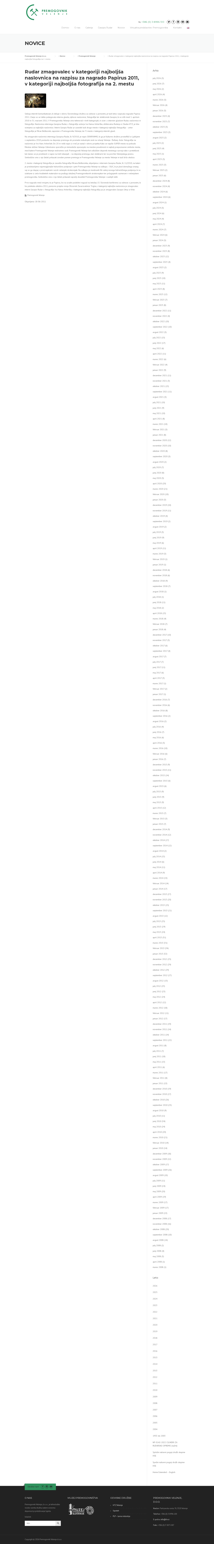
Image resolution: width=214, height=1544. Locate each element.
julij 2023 (157, 272)
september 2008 (160, 1234)
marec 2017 (158, 683)
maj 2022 (157, 348)
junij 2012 (157, 991)
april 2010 (157, 1132)
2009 (155, 1396)
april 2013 (157, 937)
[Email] (187, 22)
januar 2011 (158, 1083)
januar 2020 (158, 499)
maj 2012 (157, 997)
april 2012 (157, 1002)
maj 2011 (157, 1061)
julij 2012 (157, 986)
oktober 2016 (159, 710)
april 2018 (157, 613)
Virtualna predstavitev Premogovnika (149, 27)
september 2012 (160, 975)
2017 (155, 1344)
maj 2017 (157, 672)
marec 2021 (158, 424)
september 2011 (160, 1040)
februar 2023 (159, 299)
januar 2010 (158, 1148)
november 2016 (160, 705)
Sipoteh (116, 1510)
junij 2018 (157, 602)
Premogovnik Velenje (36, 195)
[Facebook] (173, 22)
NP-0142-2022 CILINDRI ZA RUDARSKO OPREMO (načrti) (165, 1444)
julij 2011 (157, 1051)
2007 (155, 1409)
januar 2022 (158, 370)
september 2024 (160, 197)
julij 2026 (157, 78)
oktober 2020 (159, 451)
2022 (155, 1312)
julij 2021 (157, 402)
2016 (155, 1351)
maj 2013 (157, 932)
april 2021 (157, 418)
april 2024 (157, 224)
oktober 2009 (159, 1164)
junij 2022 (157, 343)
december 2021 (160, 375)
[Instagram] (46, 1486)
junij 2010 (157, 1121)
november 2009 (160, 1159)
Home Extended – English (164, 1472)
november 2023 (160, 251)
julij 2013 (157, 921)
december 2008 (160, 1218)
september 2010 (160, 1105)
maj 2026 (157, 89)
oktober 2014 (159, 840)
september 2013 (160, 910)
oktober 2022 (159, 321)
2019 (155, 1331)
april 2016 (157, 743)
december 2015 (160, 764)
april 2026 (157, 94)
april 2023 (157, 289)
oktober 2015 (159, 775)
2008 (155, 1403)
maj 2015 (157, 802)
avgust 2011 (158, 1045)
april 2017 (157, 678)
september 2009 (160, 1170)
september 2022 (160, 326)
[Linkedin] (178, 22)
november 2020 (160, 445)
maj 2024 (157, 218)
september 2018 (160, 586)
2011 (155, 1383)
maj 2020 (157, 478)
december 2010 (160, 1088)
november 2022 (160, 316)
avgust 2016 (158, 721)
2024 (155, 1298)
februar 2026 (159, 105)
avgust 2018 (158, 591)
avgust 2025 (158, 137)
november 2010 (160, 1094)
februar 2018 (159, 624)
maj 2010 (157, 1126)
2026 (155, 1285)
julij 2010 (157, 1116)
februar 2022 (159, 364)
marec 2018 (158, 618)
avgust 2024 (158, 202)
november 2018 (160, 575)
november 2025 (160, 121)
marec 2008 (158, 1267)
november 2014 (160, 834)
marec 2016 (158, 748)
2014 (155, 1364)
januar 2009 (158, 1213)
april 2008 (157, 1261)
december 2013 (160, 894)
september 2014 (160, 845)
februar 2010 (159, 1142)
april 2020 (157, 483)
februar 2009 (159, 1207)
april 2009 (157, 1197)
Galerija (89, 27)
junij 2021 (157, 408)
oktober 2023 (159, 256)
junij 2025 (157, 148)
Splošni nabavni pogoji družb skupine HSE (169, 1454)
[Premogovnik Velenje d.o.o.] (47, 12)
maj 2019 (157, 543)
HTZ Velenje (118, 1505)
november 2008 (160, 1224)
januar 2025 (158, 175)
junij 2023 (157, 278)
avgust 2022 (158, 332)
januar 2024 (158, 240)
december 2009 (160, 1153)
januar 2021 (158, 435)
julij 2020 (157, 467)
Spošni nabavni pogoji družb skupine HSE (169, 1464)
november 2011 (160, 1029)
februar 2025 (159, 170)
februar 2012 (159, 1013)
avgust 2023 (158, 267)
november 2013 (160, 899)
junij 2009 (157, 1186)
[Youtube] (183, 22)
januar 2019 (158, 564)
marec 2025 (158, 164)
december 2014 (160, 829)
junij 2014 (157, 862)
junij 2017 (157, 667)
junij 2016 (157, 732)
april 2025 (157, 159)
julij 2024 (157, 208)
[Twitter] (169, 22)
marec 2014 (158, 878)
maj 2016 (157, 737)
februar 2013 (159, 948)
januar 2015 (158, 824)
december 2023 (160, 245)
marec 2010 (158, 1137)
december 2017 (160, 635)
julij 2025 (157, 143)
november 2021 (160, 381)
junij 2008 (157, 1251)
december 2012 (160, 959)
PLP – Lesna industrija (121, 1516)
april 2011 (157, 1067)
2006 (155, 1416)
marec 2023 (158, 294)
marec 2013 (158, 943)
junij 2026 (157, 83)
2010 (155, 1390)
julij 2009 (157, 1180)
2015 (155, 1357)
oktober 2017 (159, 645)
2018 (155, 1338)
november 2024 (160, 186)
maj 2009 (157, 1191)
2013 (155, 1370)
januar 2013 (158, 953)
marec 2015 (158, 813)
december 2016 (160, 699)
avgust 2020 (158, 462)
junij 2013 (157, 926)
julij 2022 (157, 337)
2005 (155, 1422)
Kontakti (177, 27)
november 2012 (160, 964)
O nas (77, 27)
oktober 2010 (159, 1099)
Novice (121, 27)
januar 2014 (158, 888)
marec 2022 (158, 359)
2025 (155, 1292)
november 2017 (160, 640)
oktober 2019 (159, 516)
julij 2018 (157, 597)
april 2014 (157, 872)
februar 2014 (159, 883)
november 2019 (160, 510)
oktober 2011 (159, 1034)
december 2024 (160, 181)
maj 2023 (157, 283)
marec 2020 (158, 489)
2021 (155, 1318)
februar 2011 (159, 1078)
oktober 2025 (159, 127)
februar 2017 (158, 689)
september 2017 (160, 651)
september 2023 (160, 262)
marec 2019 (158, 553)
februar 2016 (159, 753)
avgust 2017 (158, 656)
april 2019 (157, 548)
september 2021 (160, 391)
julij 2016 (157, 726)
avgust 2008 (158, 1240)
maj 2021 (157, 413)
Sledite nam (33, 1486)
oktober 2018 (159, 580)
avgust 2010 (158, 1110)
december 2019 (160, 505)
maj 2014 (157, 867)
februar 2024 (159, 235)
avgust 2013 (158, 916)
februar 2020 (159, 494)
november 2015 (160, 770)
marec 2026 (158, 99)
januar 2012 (158, 1018)
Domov (65, 27)
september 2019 (160, 521)
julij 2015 (157, 791)
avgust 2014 (158, 851)
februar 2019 (159, 559)
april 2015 (157, 808)
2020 (155, 1325)
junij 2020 (157, 472)
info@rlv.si (165, 1519)
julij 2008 (157, 1245)
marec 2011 (158, 1072)
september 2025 (160, 132)
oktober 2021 (159, 386)
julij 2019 (157, 532)
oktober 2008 (159, 1229)
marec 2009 (158, 1202)
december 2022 (160, 310)
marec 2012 (158, 1007)
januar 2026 (158, 110)
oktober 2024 (159, 191)
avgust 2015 (158, 786)
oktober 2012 (159, 970)
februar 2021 (159, 429)
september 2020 (160, 456)
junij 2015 (157, 797)
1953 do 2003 (159, 1435)
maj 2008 (157, 1256)
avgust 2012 (158, 980)
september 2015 (160, 780)
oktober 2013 (159, 905)
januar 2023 (158, 305)
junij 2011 (157, 1056)
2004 (155, 1429)
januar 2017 (158, 694)
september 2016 (160, 716)
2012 (155, 1377)
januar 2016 (158, 759)
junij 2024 (157, 213)
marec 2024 (158, 229)
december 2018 (160, 570)
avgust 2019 (158, 526)
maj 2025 (157, 153)
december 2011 (160, 1024)
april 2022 (157, 353)
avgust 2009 (158, 1175)
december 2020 (160, 440)
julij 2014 (157, 856)
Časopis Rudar (105, 27)
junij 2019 (157, 537)
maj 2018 (157, 608)
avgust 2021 (158, 397)
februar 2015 (159, 818)
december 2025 (160, 116)
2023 (155, 1305)
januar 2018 (158, 629)
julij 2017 (157, 662)
